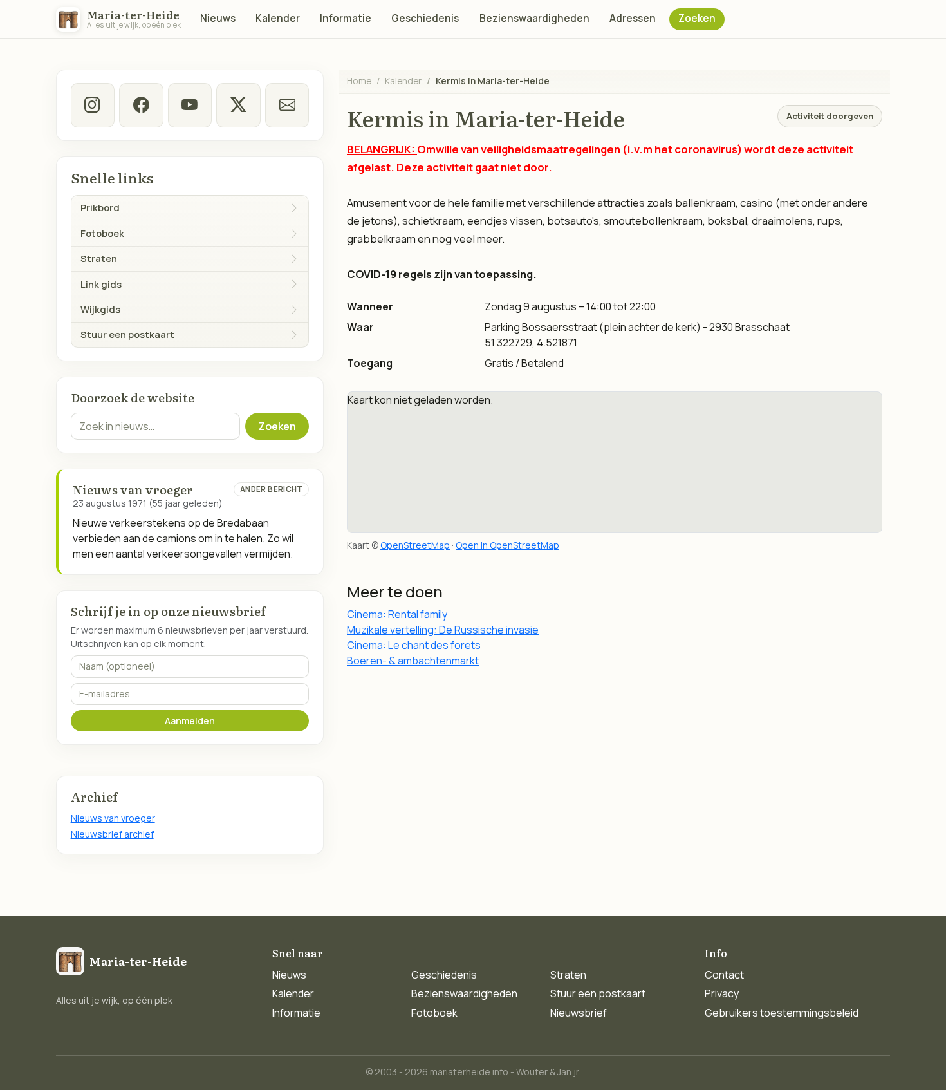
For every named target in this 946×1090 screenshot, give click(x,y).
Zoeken (697, 18)
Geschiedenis (425, 18)
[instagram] (93, 105)
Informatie (345, 18)
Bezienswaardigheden (534, 18)
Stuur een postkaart (597, 993)
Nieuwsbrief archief (112, 834)
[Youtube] (190, 105)
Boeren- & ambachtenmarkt (413, 660)
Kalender (277, 18)
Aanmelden (190, 721)
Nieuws (218, 18)
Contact (724, 975)
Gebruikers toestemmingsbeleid (781, 1013)
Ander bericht (271, 489)
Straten (568, 975)
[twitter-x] (238, 105)
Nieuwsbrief (578, 1013)
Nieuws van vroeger (113, 818)
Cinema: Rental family (397, 614)
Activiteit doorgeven (829, 116)
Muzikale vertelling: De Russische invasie (443, 630)
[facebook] (141, 105)
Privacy (722, 993)
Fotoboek (434, 1013)
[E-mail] (287, 105)
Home (359, 81)
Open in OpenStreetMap (507, 545)
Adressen (632, 18)
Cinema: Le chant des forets (414, 645)
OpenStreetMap (415, 545)
